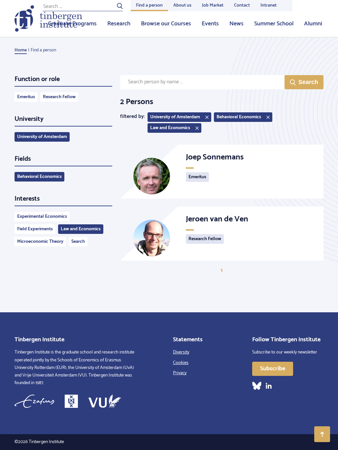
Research (118, 24)
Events (210, 24)
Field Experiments (35, 229)
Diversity (181, 352)
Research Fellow (59, 97)
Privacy (179, 373)
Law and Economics (81, 229)
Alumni (313, 24)
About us (182, 5)
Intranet (268, 5)
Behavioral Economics (39, 177)
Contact (242, 5)
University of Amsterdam (42, 137)
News (236, 24)
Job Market (212, 5)
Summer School (273, 24)
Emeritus (26, 97)
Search (78, 241)
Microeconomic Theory (40, 241)
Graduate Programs (72, 24)
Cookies (180, 363)
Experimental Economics (42, 216)
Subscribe (272, 369)
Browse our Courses (166, 24)
